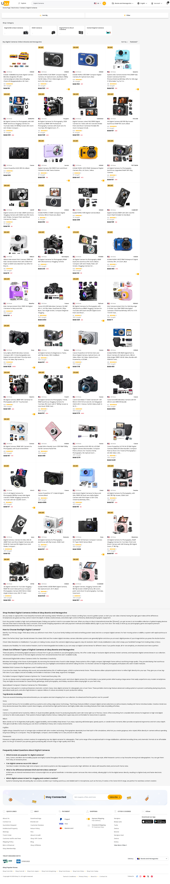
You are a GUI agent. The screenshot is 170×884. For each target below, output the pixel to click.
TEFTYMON (134, 165)
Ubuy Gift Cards (36, 838)
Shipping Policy (8, 842)
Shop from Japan (33, 871)
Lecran (66, 165)
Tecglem (66, 119)
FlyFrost (100, 303)
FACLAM (135, 119)
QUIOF (32, 210)
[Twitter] (148, 876)
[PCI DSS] (7, 861)
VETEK (32, 584)
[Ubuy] (5, 3)
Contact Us (7, 822)
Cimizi (101, 490)
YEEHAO (135, 303)
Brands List (34, 822)
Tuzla (116, 825)
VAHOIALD (100, 119)
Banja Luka (118, 822)
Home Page (6, 8)
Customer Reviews (37, 825)
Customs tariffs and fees (12, 838)
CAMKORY (135, 210)
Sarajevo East (119, 835)
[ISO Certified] (22, 861)
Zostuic (66, 350)
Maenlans (135, 537)
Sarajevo (117, 818)
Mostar (116, 832)
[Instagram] (140, 876)
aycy (32, 537)
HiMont (32, 257)
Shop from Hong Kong (49, 871)
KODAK (32, 72)
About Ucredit (35, 835)
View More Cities (120, 845)
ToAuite (135, 490)
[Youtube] (144, 876)
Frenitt (67, 397)
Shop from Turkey (92, 871)
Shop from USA (7, 871)
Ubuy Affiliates (35, 845)
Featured (133, 42)
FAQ (31, 832)
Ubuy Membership (9, 849)
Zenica (116, 828)
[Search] (104, 3)
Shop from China (78, 871)
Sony (32, 350)
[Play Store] (160, 822)
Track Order (7, 835)
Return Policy (35, 828)
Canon (32, 165)
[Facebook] (137, 876)
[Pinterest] (152, 876)
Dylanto (135, 72)
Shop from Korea (64, 871)
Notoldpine (65, 257)
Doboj (116, 842)
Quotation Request (9, 825)
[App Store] (148, 822)
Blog (32, 842)
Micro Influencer (8, 845)
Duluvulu (66, 537)
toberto (31, 397)
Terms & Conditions (69, 876)
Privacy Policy (83, 876)
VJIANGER (100, 584)
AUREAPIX (31, 119)
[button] (122, 3)
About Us (6, 818)
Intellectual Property (10, 828)
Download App (35, 818)
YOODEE (100, 257)
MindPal (31, 303)
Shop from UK (19, 871)
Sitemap (6, 832)
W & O (32, 490)
